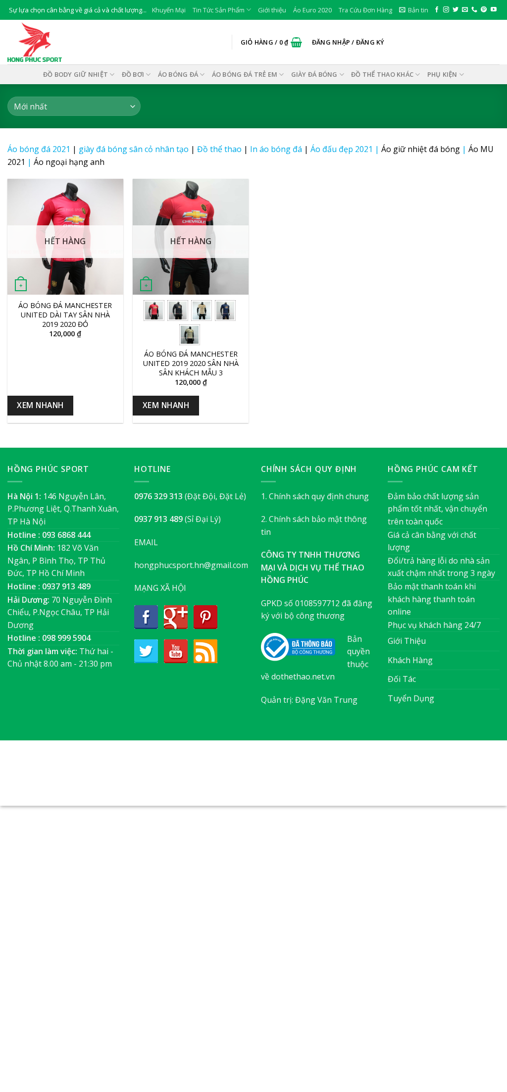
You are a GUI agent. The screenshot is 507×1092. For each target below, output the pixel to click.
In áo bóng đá (276, 149)
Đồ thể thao (219, 149)
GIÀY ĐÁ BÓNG (314, 74)
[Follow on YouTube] (494, 9)
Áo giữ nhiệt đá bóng (420, 149)
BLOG (272, 778)
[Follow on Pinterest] (484, 9)
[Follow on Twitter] (455, 9)
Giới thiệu (272, 9)
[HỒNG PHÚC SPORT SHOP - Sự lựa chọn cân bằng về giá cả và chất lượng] (56, 42)
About (200, 778)
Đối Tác (402, 679)
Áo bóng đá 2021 (38, 149)
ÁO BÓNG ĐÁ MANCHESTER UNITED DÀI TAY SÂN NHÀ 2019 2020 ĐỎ (65, 314)
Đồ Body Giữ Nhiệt (75, 74)
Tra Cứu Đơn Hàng (365, 9)
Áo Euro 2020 (312, 9)
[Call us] (474, 9)
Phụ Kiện (442, 74)
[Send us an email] (465, 9)
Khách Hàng (410, 660)
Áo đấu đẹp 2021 (341, 149)
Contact (303, 778)
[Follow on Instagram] (446, 9)
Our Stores (237, 778)
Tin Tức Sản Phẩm (219, 9)
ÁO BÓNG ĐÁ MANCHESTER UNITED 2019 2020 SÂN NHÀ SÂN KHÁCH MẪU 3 (191, 363)
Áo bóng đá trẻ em (244, 74)
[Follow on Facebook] (437, 9)
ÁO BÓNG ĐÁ (178, 74)
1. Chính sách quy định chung (315, 496)
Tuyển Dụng (411, 698)
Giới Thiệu (407, 640)
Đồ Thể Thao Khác (382, 74)
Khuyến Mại (169, 9)
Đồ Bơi (133, 74)
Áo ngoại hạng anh (69, 161)
